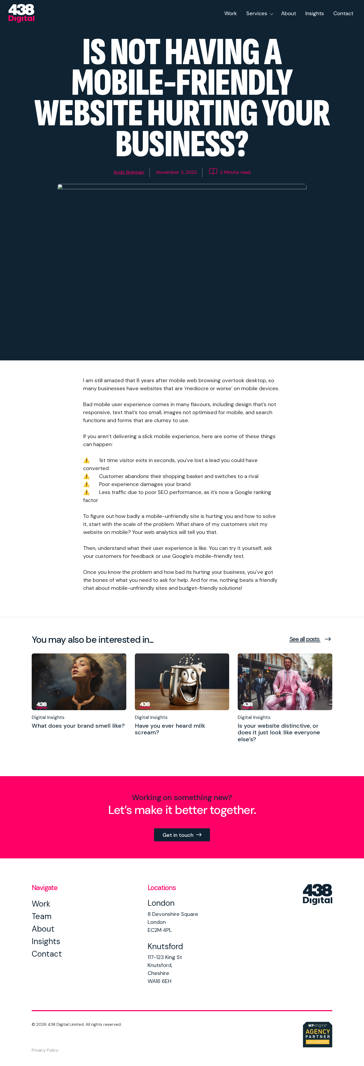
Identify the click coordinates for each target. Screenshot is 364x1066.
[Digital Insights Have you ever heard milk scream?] (182, 748)
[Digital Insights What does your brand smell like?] (79, 741)
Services (256, 13)
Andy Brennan (129, 172)
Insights (314, 13)
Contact (343, 13)
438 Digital (28, 13)
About (288, 13)
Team (41, 916)
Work (230, 13)
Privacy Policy (45, 1050)
